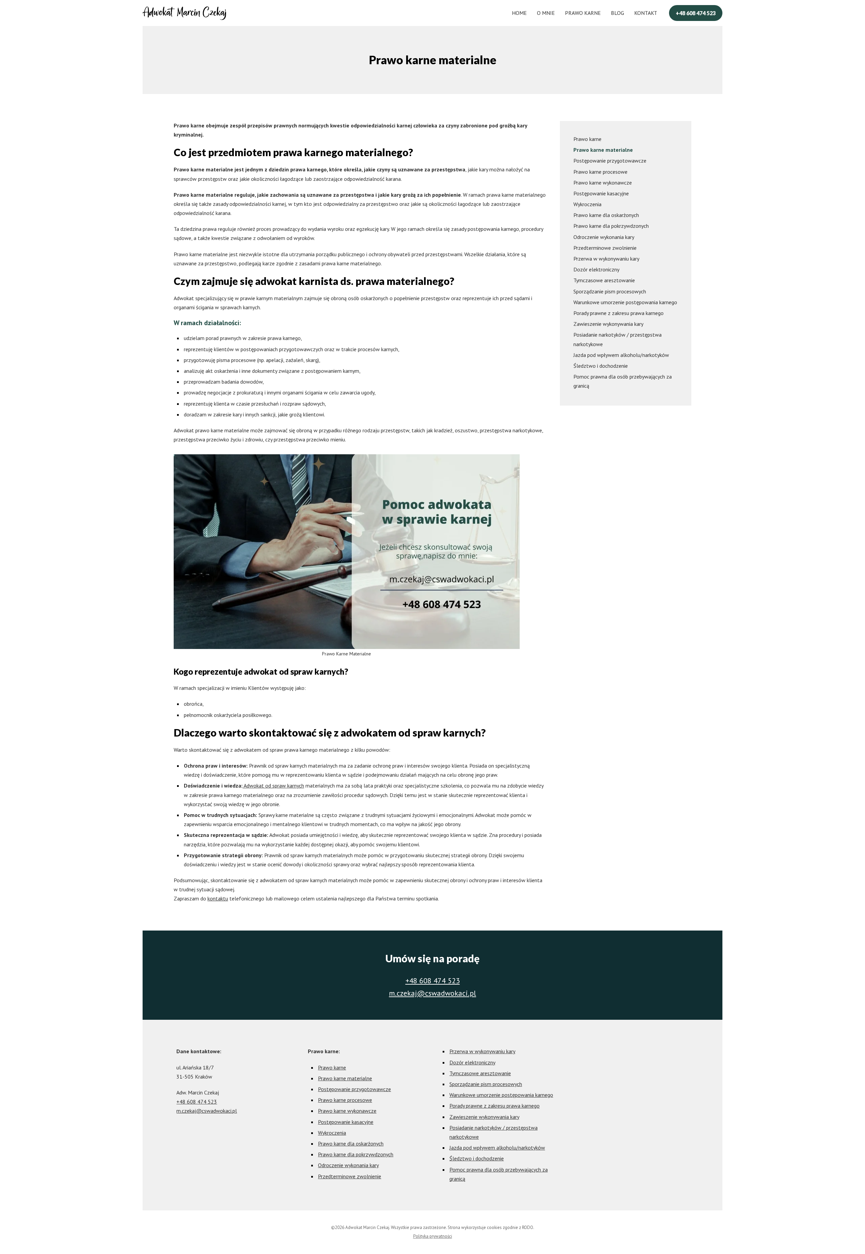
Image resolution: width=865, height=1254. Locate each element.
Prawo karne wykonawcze (602, 182)
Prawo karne (583, 12)
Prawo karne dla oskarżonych (606, 215)
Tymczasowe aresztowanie (604, 280)
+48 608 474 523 (696, 13)
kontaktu (217, 898)
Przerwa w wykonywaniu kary (606, 258)
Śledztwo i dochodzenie (600, 365)
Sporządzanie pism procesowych (609, 291)
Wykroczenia (587, 204)
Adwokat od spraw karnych (273, 785)
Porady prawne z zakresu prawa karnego (618, 313)
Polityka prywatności (432, 1236)
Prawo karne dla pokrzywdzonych (611, 225)
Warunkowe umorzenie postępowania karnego (625, 302)
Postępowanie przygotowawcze (609, 160)
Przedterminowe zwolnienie (605, 247)
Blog (617, 12)
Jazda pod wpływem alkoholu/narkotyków (621, 355)
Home (519, 12)
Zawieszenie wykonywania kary (608, 323)
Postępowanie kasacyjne (601, 193)
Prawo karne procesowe (600, 171)
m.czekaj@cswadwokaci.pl (432, 993)
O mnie (546, 12)
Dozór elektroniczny (596, 269)
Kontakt (645, 12)
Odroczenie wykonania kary (603, 237)
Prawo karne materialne (603, 149)
